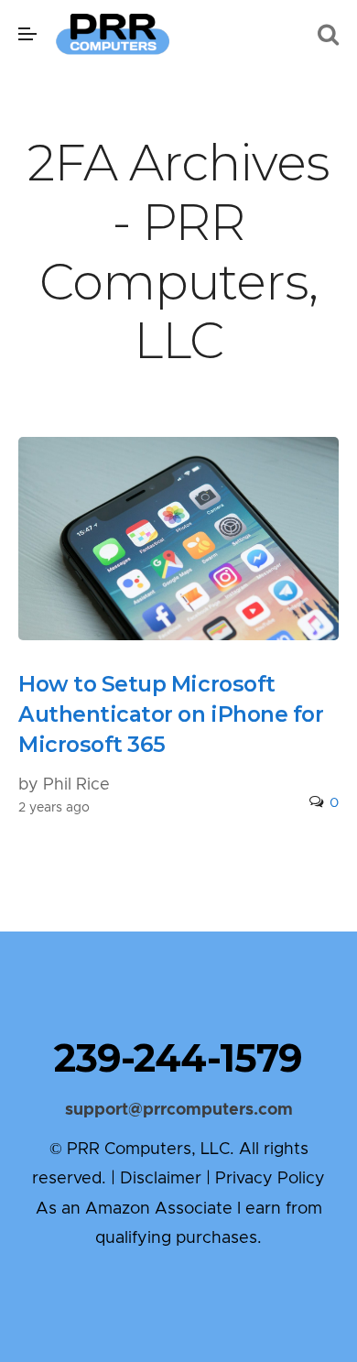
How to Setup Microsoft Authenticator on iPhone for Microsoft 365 (170, 713)
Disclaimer (160, 1179)
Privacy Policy (270, 1179)
